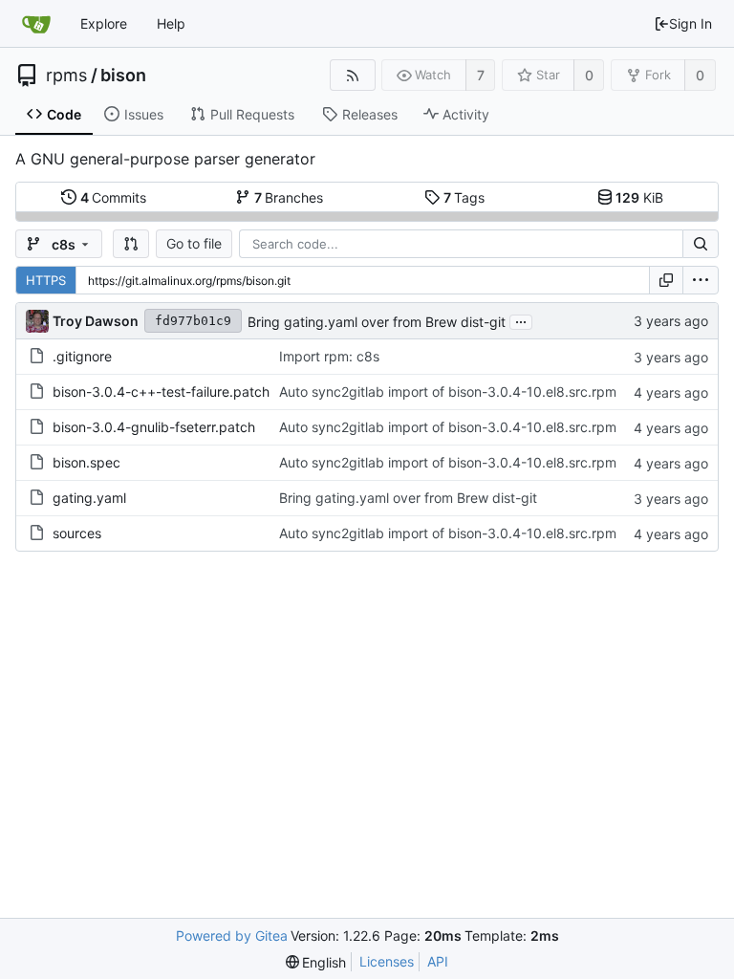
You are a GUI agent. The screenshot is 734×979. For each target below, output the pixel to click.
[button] (131, 243)
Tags (464, 197)
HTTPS (46, 280)
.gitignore (82, 356)
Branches (289, 197)
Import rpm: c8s (329, 356)
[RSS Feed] (352, 75)
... (521, 320)
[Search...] (700, 243)
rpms (66, 75)
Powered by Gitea (232, 935)
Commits (113, 197)
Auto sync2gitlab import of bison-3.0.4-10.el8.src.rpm (447, 391)
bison (123, 75)
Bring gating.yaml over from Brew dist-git (377, 322)
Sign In (690, 23)
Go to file (194, 243)
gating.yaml (89, 498)
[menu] (700, 280)
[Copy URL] (666, 280)
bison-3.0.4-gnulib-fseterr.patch (154, 427)
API (437, 961)
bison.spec (86, 462)
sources (77, 533)
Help (171, 23)
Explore (103, 23)
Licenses (386, 961)
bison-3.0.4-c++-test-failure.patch (161, 391)
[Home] (36, 24)
